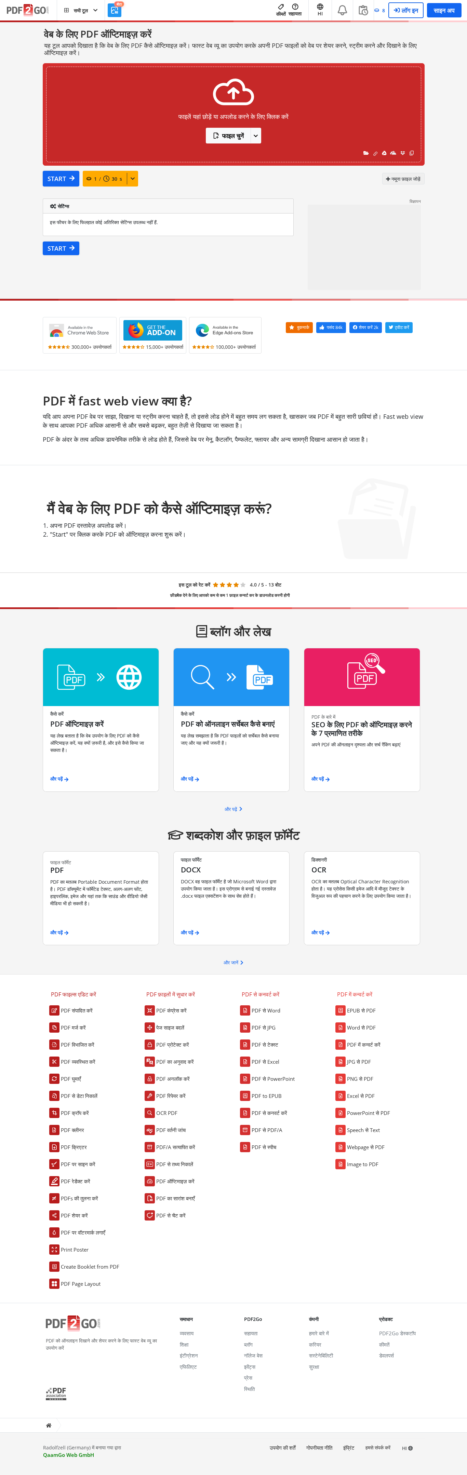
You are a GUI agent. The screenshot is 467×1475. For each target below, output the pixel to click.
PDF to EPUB (267, 1095)
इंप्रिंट (349, 1447)
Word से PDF (361, 1027)
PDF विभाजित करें (77, 1044)
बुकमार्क (302, 327)
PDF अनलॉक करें (173, 1078)
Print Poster (75, 1249)
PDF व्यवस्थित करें (78, 1061)
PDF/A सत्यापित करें (175, 1147)
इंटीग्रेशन (189, 1355)
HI (405, 1448)
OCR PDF (166, 1112)
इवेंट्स (249, 1366)
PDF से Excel (265, 1061)
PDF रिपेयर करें (171, 1095)
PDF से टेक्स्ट (265, 1044)
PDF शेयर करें (74, 1215)
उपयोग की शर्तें (282, 1447)
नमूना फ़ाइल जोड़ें (405, 179)
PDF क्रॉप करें (75, 1112)
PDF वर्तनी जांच (171, 1130)
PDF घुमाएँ (71, 1078)
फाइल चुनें (233, 136)
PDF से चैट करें (171, 1215)
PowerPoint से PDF (368, 1112)
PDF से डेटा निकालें (79, 1095)
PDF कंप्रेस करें (171, 1010)
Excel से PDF (361, 1095)
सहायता (295, 13)
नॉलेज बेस (253, 1355)
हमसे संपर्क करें (377, 1447)
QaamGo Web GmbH (68, 1454)
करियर (315, 1344)
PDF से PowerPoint (273, 1078)
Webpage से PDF (366, 1147)
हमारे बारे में (319, 1333)
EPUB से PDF (361, 1010)
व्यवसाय (187, 1333)
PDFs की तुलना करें (79, 1198)
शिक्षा (184, 1344)
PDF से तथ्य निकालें (174, 1164)
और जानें (231, 962)
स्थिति (249, 1389)
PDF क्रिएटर (74, 1147)
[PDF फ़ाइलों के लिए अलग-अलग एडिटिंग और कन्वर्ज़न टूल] (32, 10)
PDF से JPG (264, 1027)
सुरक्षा (314, 1366)
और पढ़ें (231, 809)
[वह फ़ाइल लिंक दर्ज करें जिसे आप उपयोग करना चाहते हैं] (375, 152)
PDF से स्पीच (264, 1147)
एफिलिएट (188, 1366)
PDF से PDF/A (267, 1130)
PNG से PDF (360, 1078)
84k (335, 327)
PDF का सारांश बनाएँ (175, 1198)
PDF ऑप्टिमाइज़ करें (175, 1181)
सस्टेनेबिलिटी (321, 1355)
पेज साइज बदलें (170, 1027)
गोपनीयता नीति (319, 1447)
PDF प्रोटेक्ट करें (172, 1044)
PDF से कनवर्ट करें (269, 1112)
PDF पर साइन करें (78, 1164)
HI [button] (320, 13)
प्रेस (248, 1377)
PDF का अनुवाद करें (175, 1061)
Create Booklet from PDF (90, 1266)
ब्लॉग (248, 1344)
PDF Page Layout (81, 1283)
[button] (81, 10)
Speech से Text (363, 1130)
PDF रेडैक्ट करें (75, 1181)
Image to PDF (362, 1164)
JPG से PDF (359, 1061)
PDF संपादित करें (77, 1010)
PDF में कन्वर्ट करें (364, 1044)
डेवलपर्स (386, 1355)
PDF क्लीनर (72, 1130)
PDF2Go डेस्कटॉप (397, 1333)
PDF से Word (266, 1010)
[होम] (48, 1425)
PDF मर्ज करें (73, 1027)
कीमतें (281, 14)
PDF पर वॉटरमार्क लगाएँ (83, 1232)
